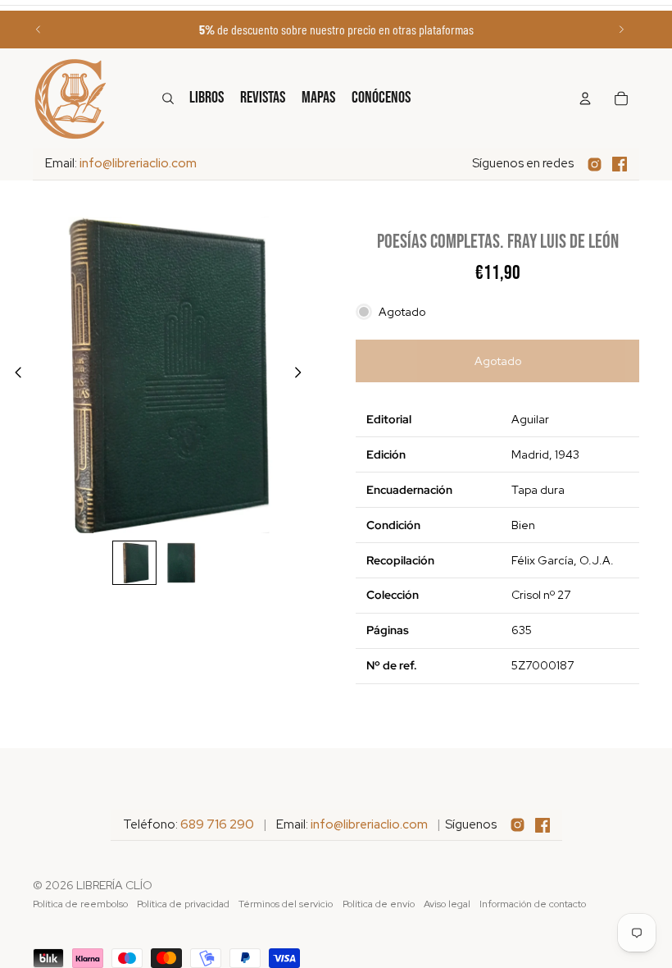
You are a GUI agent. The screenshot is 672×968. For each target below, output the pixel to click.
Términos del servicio (285, 904)
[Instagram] (594, 164)
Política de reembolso (80, 904)
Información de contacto (532, 904)
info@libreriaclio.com (138, 163)
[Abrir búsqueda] (168, 98)
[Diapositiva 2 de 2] (181, 562)
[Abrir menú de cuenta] (585, 98)
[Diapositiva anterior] (38, 29)
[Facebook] (619, 164)
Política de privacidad (183, 904)
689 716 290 (217, 824)
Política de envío (379, 904)
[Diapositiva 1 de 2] (134, 562)
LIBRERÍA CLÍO (114, 885)
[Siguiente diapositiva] (621, 29)
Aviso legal (447, 904)
